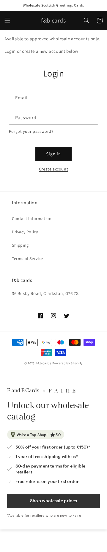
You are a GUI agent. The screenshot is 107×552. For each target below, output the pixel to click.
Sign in (53, 154)
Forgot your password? (31, 131)
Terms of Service (27, 258)
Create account (53, 169)
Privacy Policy (25, 231)
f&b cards (43, 363)
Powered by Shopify (67, 363)
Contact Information (31, 218)
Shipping (20, 245)
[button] (7, 20)
